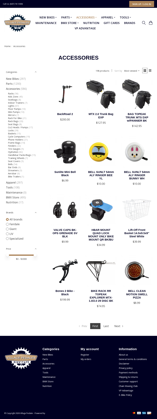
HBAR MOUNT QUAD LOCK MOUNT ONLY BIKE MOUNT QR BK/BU (101, 234)
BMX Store (12, 197)
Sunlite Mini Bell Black (65, 173)
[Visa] (139, 413)
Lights (11, 105)
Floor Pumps (14, 108)
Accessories (13, 89)
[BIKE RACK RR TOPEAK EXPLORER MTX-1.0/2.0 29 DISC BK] (101, 271)
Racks (11, 93)
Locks (11, 130)
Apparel (11, 182)
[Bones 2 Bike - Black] (65, 271)
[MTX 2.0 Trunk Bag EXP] (101, 94)
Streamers (13, 170)
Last (106, 326)
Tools (9, 187)
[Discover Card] (149, 413)
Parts (9, 83)
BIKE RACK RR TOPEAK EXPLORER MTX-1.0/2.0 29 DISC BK (101, 295)
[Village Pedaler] (17, 23)
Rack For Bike (15, 118)
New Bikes (12, 79)
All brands (16, 219)
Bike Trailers (14, 176)
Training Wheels (16, 158)
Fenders (12, 145)
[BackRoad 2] (65, 94)
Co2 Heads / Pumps (18, 127)
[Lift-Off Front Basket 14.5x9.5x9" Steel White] (137, 210)
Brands (129, 23)
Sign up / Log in (141, 4)
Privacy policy (125, 368)
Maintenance (46, 23)
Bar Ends (12, 167)
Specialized (16, 238)
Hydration (13, 151)
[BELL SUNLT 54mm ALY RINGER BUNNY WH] (137, 152)
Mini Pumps (14, 111)
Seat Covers (14, 161)
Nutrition (91, 23)
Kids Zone (13, 96)
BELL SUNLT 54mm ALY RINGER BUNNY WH (137, 175)
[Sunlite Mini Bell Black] (65, 152)
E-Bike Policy (125, 394)
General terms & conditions (133, 359)
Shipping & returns (128, 376)
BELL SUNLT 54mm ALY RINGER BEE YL (101, 175)
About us (123, 354)
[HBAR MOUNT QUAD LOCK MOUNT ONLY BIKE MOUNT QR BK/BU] (101, 210)
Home (7, 46)
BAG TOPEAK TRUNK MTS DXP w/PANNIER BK (137, 117)
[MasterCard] (134, 413)
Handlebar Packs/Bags (19, 154)
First (95, 326)
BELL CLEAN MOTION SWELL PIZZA (137, 294)
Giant (13, 229)
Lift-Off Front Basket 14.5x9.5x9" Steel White (136, 233)
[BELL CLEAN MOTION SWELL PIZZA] (137, 271)
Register (85, 354)
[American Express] (144, 413)
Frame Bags (14, 142)
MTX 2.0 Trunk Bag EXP (101, 116)
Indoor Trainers (16, 102)
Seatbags (13, 99)
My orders (86, 359)
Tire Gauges (14, 148)
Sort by (118, 70)
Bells (10, 164)
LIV (11, 234)
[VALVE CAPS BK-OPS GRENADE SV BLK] (65, 210)
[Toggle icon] (143, 23)
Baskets (12, 133)
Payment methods (128, 372)
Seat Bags (13, 124)
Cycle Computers (16, 136)
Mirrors (12, 115)
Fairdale (15, 224)
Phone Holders (15, 139)
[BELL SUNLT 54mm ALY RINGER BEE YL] (101, 152)
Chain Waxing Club (128, 385)
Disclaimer (124, 363)
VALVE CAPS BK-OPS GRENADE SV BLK (65, 233)
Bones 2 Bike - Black (65, 292)
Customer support (128, 381)
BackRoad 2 (65, 114)
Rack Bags (13, 121)
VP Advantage (85, 28)
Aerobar (12, 173)
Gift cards (112, 23)
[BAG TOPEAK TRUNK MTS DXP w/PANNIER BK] (137, 94)
